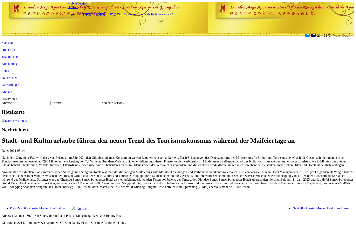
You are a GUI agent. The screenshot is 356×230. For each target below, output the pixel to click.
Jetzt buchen (10, 56)
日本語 (111, 14)
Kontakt (7, 91)
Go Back (81, 208)
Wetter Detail (341, 35)
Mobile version (77, 3)
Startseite (7, 42)
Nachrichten (10, 77)
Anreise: (7, 103)
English (72, 14)
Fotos (5, 70)
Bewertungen (10, 84)
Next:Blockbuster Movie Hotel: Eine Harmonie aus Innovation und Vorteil (323, 208)
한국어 (122, 14)
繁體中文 (98, 14)
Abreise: (56, 103)
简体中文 (84, 14)
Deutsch (73, 7)
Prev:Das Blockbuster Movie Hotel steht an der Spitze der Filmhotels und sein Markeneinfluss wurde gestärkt (41, 208)
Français (144, 14)
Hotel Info (8, 49)
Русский (167, 14)
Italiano (156, 14)
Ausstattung (9, 63)
